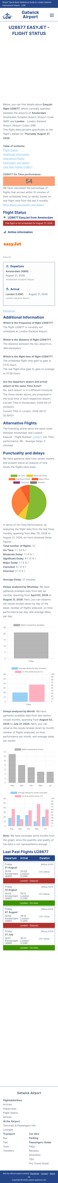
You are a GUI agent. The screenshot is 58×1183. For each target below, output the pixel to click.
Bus (5, 1138)
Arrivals (7, 1104)
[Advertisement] (29, 70)
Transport (9, 1133)
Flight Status (10, 150)
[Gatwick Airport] (7, 16)
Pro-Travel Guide (39, 1163)
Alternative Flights (13, 158)
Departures (9, 1108)
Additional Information (16, 154)
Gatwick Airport (30, 14)
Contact (44, 1173)
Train (6, 1146)
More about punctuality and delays (23, 204)
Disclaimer (34, 1173)
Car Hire (34, 1133)
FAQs (32, 1146)
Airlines (7, 1117)
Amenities (35, 1154)
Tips (31, 1159)
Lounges (8, 1129)
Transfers (8, 1150)
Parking (33, 1138)
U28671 (37, 436)
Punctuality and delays (16, 162)
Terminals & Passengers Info (19, 1125)
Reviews (34, 1150)
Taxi (5, 1142)
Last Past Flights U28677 (17, 167)
